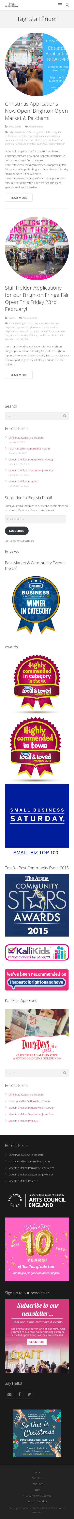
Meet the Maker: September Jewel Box (30, 470)
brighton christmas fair (20, 132)
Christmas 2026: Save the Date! (26, 437)
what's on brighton (19, 338)
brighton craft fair (43, 132)
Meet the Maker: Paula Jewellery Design (31, 459)
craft (11, 126)
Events (18, 126)
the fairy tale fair (57, 143)
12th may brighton (18, 323)
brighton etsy (25, 135)
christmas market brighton (32, 139)
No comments (36, 126)
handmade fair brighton (27, 331)
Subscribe (16, 531)
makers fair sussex (50, 331)
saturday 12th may (28, 334)
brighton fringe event (15, 327)
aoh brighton (36, 323)
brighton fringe (51, 323)
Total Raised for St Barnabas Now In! (29, 448)
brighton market (41, 135)
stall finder (42, 143)
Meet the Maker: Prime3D (23, 481)
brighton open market (38, 327)
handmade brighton (25, 143)
